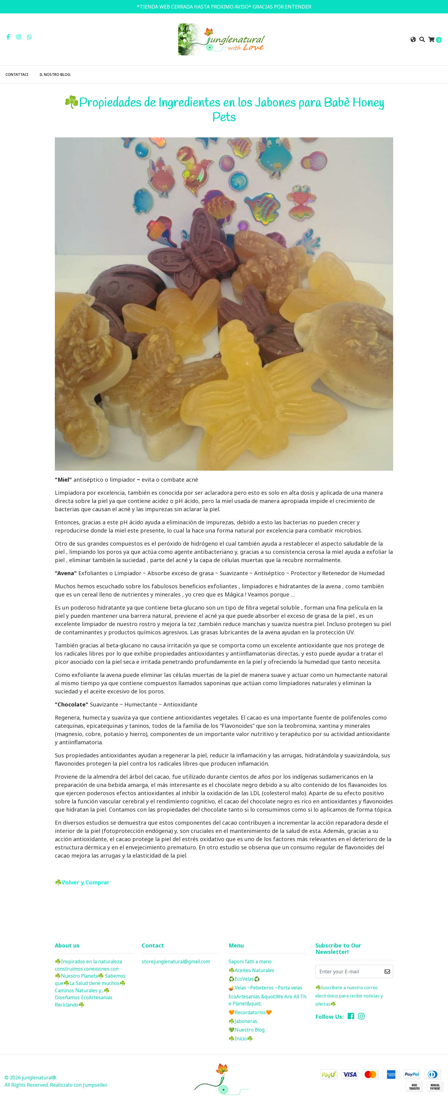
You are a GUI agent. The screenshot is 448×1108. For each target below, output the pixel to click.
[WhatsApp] (29, 37)
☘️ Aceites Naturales (251, 970)
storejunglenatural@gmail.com (176, 961)
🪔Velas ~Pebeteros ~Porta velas (265, 987)
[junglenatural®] (224, 39)
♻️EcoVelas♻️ (244, 978)
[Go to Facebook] (8, 37)
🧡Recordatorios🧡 (250, 1012)
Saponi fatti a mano (250, 961)
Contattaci (16, 74)
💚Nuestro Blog (247, 1029)
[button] (413, 39)
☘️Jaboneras (243, 1021)
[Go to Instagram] (19, 37)
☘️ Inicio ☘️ (241, 1038)
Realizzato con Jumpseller (78, 1084)
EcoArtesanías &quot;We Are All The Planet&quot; (267, 1000)
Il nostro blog (55, 74)
